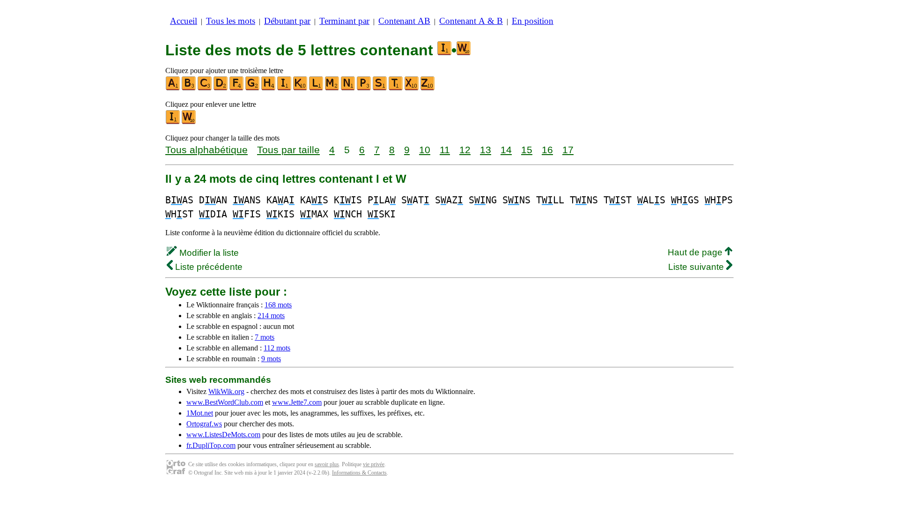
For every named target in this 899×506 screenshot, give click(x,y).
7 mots (264, 337)
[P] (364, 88)
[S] (380, 88)
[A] (173, 88)
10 (424, 149)
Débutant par (287, 21)
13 (485, 149)
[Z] (428, 88)
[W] (189, 122)
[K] (301, 88)
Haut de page (696, 252)
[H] (269, 88)
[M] (332, 88)
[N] (348, 88)
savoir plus (327, 464)
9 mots (271, 359)
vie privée (373, 464)
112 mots (277, 348)
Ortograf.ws (204, 424)
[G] (253, 88)
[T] (396, 88)
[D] (221, 88)
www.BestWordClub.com (224, 402)
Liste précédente (208, 267)
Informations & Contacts (359, 472)
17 (568, 149)
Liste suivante (697, 267)
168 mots (278, 305)
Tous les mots (230, 21)
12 (465, 149)
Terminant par (344, 21)
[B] (189, 88)
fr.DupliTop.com (211, 445)
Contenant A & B (471, 21)
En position (532, 21)
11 (445, 149)
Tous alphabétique (206, 149)
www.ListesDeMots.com (223, 435)
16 (547, 149)
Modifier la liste (208, 253)
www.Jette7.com (297, 402)
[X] (412, 88)
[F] (237, 88)
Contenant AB (404, 21)
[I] (285, 88)
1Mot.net (199, 413)
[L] (316, 88)
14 (506, 149)
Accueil (183, 21)
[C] (205, 88)
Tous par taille (288, 149)
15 (526, 149)
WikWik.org (226, 391)
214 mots (271, 316)
